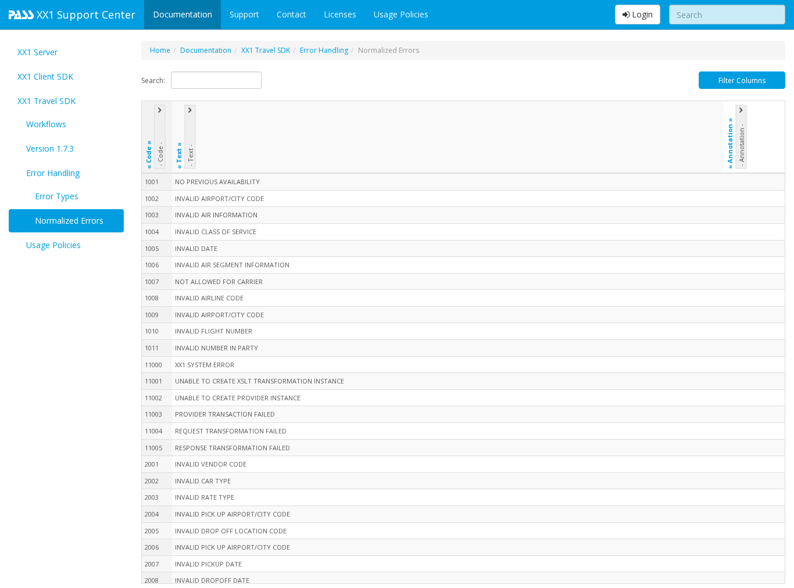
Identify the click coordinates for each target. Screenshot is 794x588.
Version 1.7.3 (50, 148)
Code (148, 154)
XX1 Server (37, 52)
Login (641, 14)
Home (160, 50)
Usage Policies (401, 14)
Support (244, 14)
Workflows (46, 124)
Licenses (340, 14)
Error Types (56, 196)
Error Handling (53, 172)
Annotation (729, 143)
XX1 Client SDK (45, 76)
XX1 (84, 14)
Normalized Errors (69, 220)
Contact (291, 14)
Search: (153, 80)
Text (178, 155)
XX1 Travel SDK (46, 100)
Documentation (182, 14)
